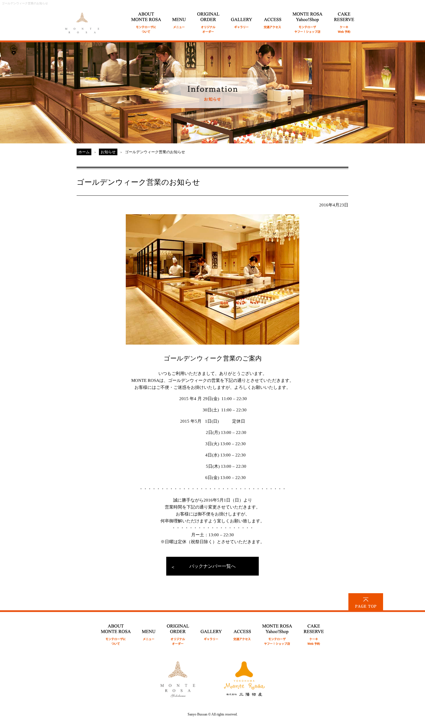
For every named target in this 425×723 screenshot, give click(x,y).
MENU (179, 19)
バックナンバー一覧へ (212, 566)
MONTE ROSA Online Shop (307, 19)
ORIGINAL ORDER (209, 19)
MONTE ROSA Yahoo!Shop (277, 631)
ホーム (84, 152)
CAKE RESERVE (344, 19)
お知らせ (108, 152)
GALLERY (242, 19)
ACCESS (272, 19)
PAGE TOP (365, 602)
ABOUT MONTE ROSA (146, 19)
